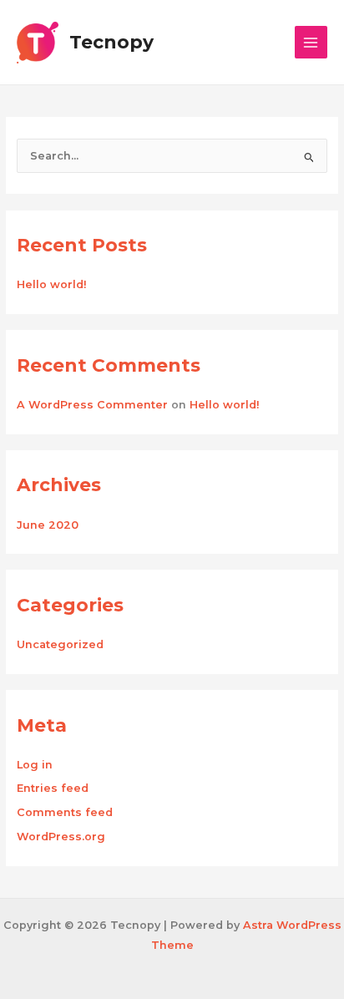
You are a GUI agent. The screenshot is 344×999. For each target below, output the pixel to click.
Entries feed (53, 788)
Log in (35, 764)
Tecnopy (111, 42)
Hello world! (52, 284)
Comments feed (65, 812)
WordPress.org (61, 836)
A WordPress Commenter (92, 404)
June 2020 (47, 525)
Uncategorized (60, 644)
